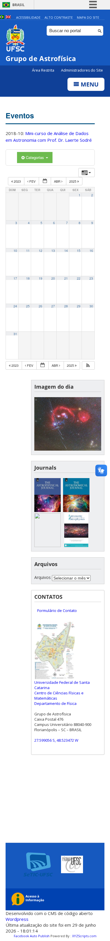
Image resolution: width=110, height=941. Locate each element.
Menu (89, 84)
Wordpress (17, 919)
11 (28, 250)
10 (15, 250)
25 (28, 306)
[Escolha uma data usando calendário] (45, 181)
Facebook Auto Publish (32, 936)
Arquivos (42, 577)
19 (40, 278)
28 (66, 306)
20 (53, 278)
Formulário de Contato (57, 610)
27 (53, 306)
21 (66, 278)
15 (78, 250)
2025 (73, 181)
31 (15, 334)
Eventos (20, 115)
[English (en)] (8, 17)
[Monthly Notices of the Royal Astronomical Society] (47, 545)
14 (66, 250)
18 (28, 278)
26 (40, 306)
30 (91, 306)
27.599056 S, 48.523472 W (56, 740)
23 (91, 278)
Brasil (18, 4)
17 (15, 278)
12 (40, 250)
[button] (88, 365)
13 (53, 250)
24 (15, 306)
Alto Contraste (59, 17)
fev (32, 181)
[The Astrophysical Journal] (47, 510)
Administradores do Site (82, 70)
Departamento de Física (55, 703)
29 (78, 306)
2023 (17, 181)
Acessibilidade (28, 17)
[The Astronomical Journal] (76, 510)
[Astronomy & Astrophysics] (76, 545)
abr (57, 181)
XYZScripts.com (84, 936)
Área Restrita (43, 70)
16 (91, 250)
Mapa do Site (88, 17)
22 (78, 278)
